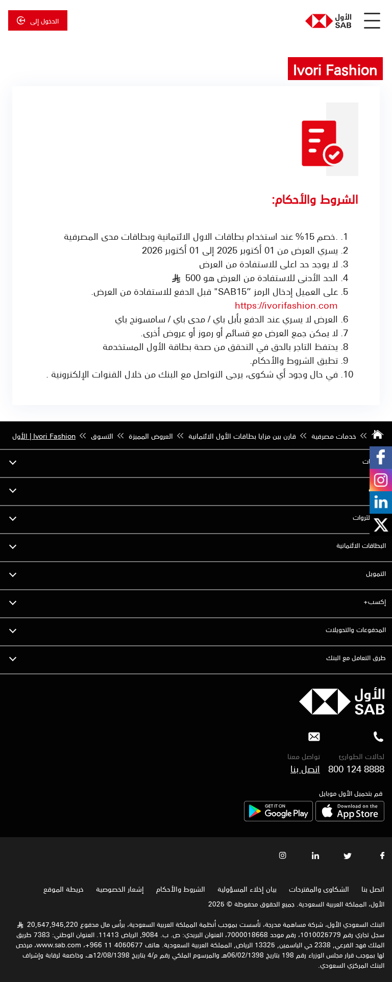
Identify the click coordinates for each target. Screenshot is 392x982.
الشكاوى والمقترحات (319, 888)
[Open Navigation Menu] (372, 20)
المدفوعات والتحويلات (356, 629)
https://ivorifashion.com (286, 304)
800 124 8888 (356, 768)
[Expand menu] (12, 461)
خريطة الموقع (62, 888)
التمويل (376, 573)
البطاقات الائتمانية (361, 545)
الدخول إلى (44, 20)
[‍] (341, 711)
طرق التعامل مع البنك (356, 657)
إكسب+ (374, 601)
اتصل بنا (305, 768)
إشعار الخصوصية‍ (120, 888)
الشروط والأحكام (180, 888)
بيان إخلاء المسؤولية (247, 888)
